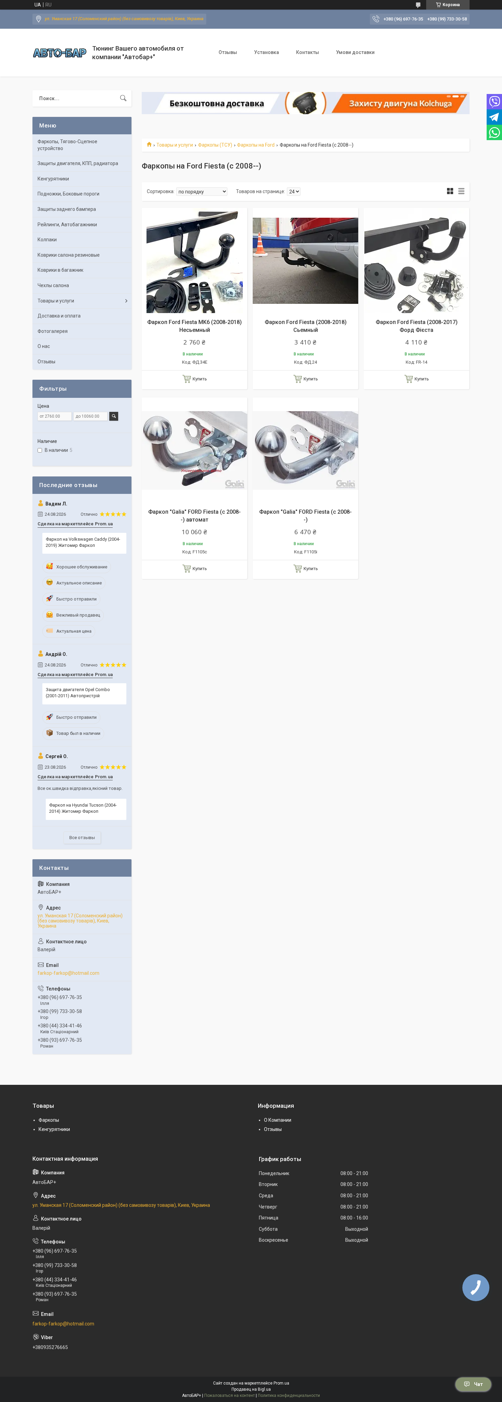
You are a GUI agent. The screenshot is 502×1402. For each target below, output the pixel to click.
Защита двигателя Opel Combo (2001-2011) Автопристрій (78, 692)
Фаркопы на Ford (256, 145)
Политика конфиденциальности (289, 1395)
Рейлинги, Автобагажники (67, 224)
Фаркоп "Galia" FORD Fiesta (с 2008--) (305, 516)
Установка (266, 52)
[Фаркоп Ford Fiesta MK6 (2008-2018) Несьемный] (194, 260)
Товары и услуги (174, 145)
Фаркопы (49, 1120)
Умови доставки (355, 52)
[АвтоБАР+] (59, 53)
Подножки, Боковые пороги (68, 194)
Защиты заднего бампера (67, 209)
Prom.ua (281, 1383)
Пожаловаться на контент (229, 1395)
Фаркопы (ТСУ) (215, 145)
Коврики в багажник (60, 270)
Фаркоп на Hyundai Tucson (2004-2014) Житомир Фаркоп (83, 808)
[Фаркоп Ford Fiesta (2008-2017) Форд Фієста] (416, 260)
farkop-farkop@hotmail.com (68, 973)
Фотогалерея (53, 331)
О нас (44, 346)
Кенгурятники (53, 178)
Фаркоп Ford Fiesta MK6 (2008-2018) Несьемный (194, 326)
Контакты (307, 52)
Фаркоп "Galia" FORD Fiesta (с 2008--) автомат (194, 516)
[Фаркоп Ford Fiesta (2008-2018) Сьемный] (305, 260)
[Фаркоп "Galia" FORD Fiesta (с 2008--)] (305, 450)
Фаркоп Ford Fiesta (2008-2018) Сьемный (306, 326)
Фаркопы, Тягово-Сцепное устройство (67, 145)
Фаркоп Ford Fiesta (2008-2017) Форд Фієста (417, 326)
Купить (200, 378)
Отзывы (228, 52)
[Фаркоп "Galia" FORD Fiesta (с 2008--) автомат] (194, 450)
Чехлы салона (53, 285)
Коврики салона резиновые (69, 255)
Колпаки (47, 239)
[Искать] (123, 98)
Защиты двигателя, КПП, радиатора (78, 163)
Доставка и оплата (59, 316)
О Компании (277, 1120)
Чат (478, 1384)
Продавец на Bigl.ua (251, 1389)
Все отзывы (82, 837)
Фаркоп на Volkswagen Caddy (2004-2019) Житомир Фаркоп (83, 542)
